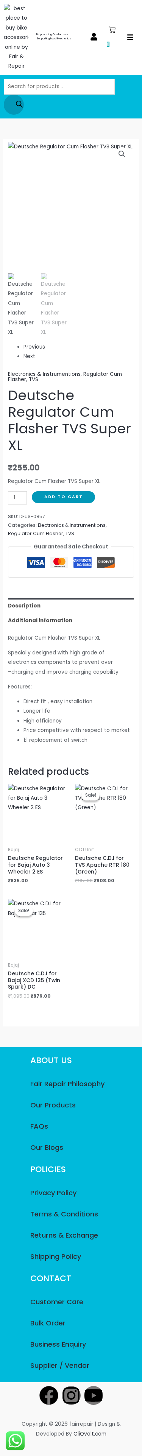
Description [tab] (24, 605)
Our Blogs (46, 1147)
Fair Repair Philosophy (67, 1083)
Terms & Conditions (64, 1214)
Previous (34, 346)
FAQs (39, 1126)
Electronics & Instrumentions (44, 374)
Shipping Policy (55, 1256)
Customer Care (56, 1302)
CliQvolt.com (89, 1433)
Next (29, 356)
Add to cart (63, 497)
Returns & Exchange (64, 1235)
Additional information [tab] (40, 620)
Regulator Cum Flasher (35, 533)
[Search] (14, 105)
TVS (33, 379)
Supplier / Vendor (59, 1365)
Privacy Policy (53, 1193)
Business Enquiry (58, 1344)
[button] (93, 37)
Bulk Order (48, 1323)
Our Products (53, 1105)
